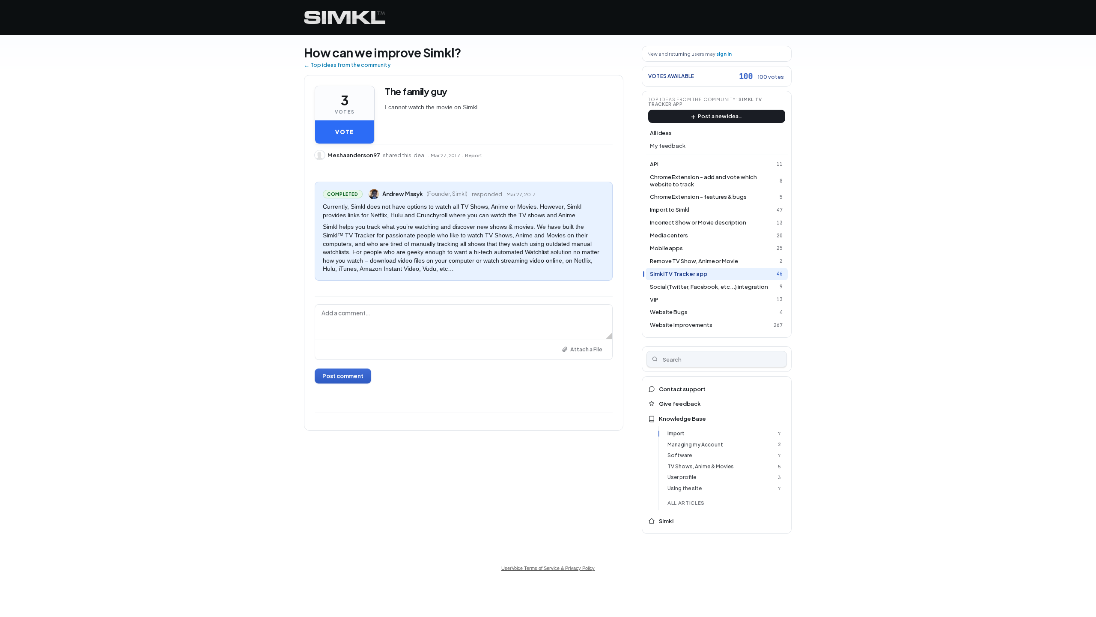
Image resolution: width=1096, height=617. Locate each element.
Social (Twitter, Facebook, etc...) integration (709, 286)
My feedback (667, 145)
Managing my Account (695, 444)
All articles (686, 503)
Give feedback (680, 403)
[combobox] (717, 359)
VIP (654, 299)
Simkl (666, 521)
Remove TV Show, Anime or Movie (694, 261)
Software (679, 455)
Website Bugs (669, 311)
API (654, 164)
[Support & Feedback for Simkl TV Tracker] (344, 17)
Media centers (669, 235)
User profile (681, 477)
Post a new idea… (720, 116)
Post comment (342, 375)
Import (676, 433)
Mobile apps (666, 248)
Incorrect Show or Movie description (698, 222)
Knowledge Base (682, 418)
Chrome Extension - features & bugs (698, 196)
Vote (344, 132)
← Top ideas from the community (347, 64)
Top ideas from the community (692, 99)
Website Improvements (681, 324)
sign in (724, 54)
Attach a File (586, 349)
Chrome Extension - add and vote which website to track (703, 181)
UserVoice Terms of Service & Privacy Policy (548, 568)
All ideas (661, 132)
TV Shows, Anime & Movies (700, 466)
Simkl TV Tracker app (678, 273)
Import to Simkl (669, 209)
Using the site (684, 488)
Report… (475, 155)
